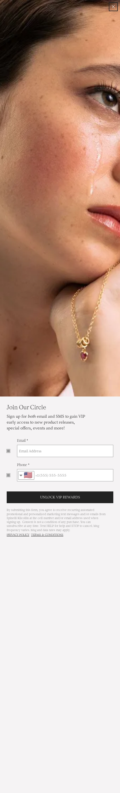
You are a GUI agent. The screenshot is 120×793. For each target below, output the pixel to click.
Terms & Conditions (47, 535)
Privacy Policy (18, 535)
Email (21, 440)
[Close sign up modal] (113, 6)
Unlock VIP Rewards (60, 497)
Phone (22, 465)
